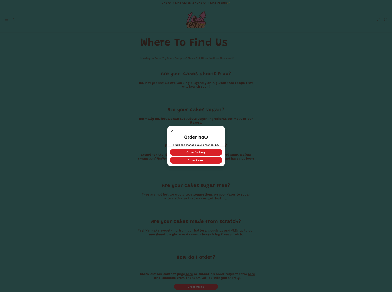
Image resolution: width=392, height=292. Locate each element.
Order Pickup (196, 160)
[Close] (172, 131)
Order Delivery (196, 152)
